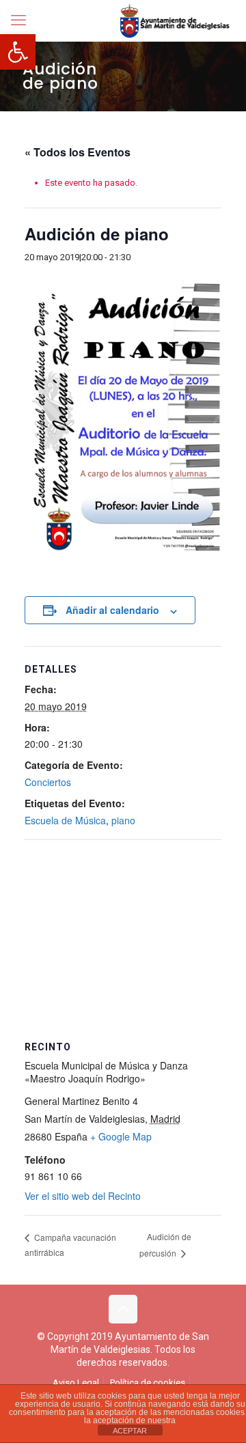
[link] (18, 52)
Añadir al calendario (112, 610)
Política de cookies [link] (147, 1382)
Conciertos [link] (48, 782)
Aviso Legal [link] (76, 1382)
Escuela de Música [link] (65, 820)
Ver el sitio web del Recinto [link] (83, 1196)
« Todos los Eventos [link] (78, 152)
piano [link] (123, 820)
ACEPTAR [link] (130, 1431)
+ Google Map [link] (121, 1136)
